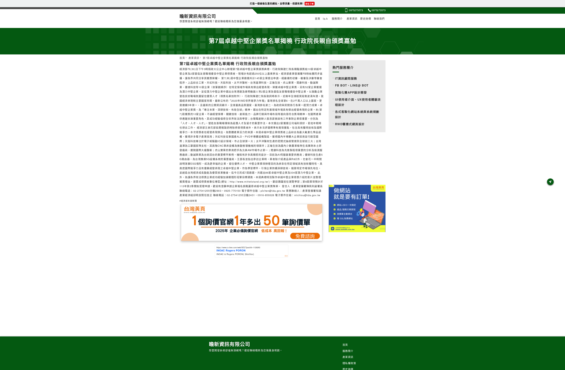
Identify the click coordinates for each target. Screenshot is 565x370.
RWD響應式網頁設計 (350, 124)
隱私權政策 (349, 363)
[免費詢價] (550, 181)
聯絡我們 (379, 18)
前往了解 (309, 3)
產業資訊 (352, 18)
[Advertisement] (357, 161)
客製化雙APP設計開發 (351, 92)
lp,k (325, 18)
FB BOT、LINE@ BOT (352, 85)
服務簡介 (337, 18)
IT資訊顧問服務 (346, 78)
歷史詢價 (365, 18)
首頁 (317, 18)
